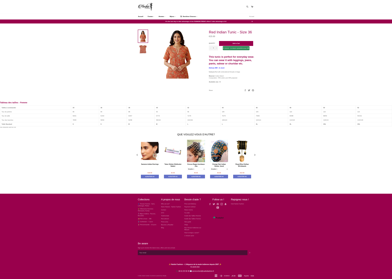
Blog (162, 227)
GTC (162, 213)
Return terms (188, 210)
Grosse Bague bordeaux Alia (196, 165)
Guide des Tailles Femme (192, 219)
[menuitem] (140, 16)
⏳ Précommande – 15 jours (147, 224)
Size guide (187, 222)
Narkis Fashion (146, 275)
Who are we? (165, 204)
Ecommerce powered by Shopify (158, 275)
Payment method (189, 207)
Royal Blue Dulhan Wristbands (242, 165)
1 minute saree (189, 235)
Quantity (212, 43)
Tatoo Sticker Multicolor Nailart (173, 165)
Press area (164, 222)
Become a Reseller (167, 225)
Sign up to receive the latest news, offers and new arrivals (156, 248)
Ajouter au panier (149, 177)
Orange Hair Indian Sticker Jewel (219, 165)
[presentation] (137, 155)
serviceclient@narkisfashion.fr (203, 271)
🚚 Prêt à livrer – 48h (144, 219)
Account (251, 16)
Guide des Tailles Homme (192, 216)
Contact (163, 210)
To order (187, 213)
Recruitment (165, 219)
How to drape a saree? (191, 232)
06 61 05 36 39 (184, 271)
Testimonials (165, 216)
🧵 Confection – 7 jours (145, 221)
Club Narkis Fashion (237, 204)
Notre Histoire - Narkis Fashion (171, 207)
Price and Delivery (190, 204)
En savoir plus (195, 266)
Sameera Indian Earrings (150, 164)
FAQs (186, 225)
